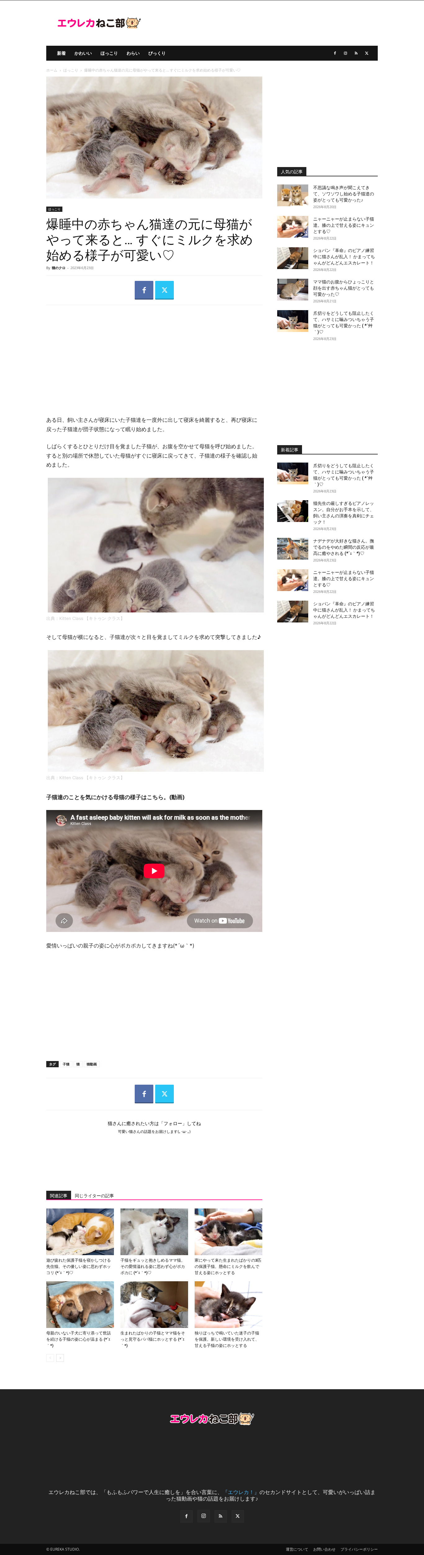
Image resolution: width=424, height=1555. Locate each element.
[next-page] (60, 1358)
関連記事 (58, 1195)
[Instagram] (345, 53)
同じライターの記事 (94, 1195)
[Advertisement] (154, 355)
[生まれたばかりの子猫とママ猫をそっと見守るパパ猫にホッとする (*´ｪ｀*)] (154, 1304)
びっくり (157, 53)
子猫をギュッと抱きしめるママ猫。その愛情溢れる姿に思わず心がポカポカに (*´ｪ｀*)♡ (152, 1266)
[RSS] (356, 53)
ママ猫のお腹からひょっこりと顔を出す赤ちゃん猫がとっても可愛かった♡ (343, 288)
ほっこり (109, 53)
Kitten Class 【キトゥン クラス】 (92, 618)
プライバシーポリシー (359, 1549)
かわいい (83, 53)
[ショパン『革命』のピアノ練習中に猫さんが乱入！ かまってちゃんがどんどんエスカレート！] (292, 258)
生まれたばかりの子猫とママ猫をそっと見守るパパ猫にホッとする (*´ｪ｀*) (152, 1339)
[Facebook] (335, 53)
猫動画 (92, 1064)
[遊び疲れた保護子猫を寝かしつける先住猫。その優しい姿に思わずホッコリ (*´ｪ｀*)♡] (80, 1231)
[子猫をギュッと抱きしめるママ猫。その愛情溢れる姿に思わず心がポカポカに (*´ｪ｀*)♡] (154, 1231)
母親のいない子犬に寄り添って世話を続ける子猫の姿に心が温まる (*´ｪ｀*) (78, 1339)
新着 (61, 53)
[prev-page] (50, 1358)
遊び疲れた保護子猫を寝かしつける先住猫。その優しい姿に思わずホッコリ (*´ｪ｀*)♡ (78, 1266)
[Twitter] (366, 53)
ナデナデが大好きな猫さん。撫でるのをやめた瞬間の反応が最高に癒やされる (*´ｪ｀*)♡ (343, 547)
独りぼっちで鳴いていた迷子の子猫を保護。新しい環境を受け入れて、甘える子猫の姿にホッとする (227, 1339)
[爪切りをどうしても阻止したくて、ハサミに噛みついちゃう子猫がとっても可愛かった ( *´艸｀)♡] (292, 321)
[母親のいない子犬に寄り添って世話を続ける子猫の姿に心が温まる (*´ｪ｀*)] (80, 1304)
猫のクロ (58, 267)
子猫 (66, 1064)
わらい (133, 53)
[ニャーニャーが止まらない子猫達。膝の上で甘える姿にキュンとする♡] (292, 227)
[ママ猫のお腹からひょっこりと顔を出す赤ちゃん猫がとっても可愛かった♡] (292, 289)
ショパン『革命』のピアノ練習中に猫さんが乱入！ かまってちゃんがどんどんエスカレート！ (344, 256)
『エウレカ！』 (241, 1492)
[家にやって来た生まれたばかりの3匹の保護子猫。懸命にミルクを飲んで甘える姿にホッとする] (228, 1231)
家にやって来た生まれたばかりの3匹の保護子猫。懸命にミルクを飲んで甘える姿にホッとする (228, 1266)
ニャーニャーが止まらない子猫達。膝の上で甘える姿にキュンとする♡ (343, 225)
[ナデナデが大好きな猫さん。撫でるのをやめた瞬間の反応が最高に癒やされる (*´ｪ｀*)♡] (292, 549)
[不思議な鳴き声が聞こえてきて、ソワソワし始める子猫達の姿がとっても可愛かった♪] (292, 195)
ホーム (51, 70)
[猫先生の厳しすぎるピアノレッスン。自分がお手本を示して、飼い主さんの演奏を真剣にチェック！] (292, 511)
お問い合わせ (324, 1549)
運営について (297, 1549)
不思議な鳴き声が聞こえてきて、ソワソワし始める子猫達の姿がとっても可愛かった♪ (343, 194)
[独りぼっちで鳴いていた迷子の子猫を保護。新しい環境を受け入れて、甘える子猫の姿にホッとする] (228, 1304)
